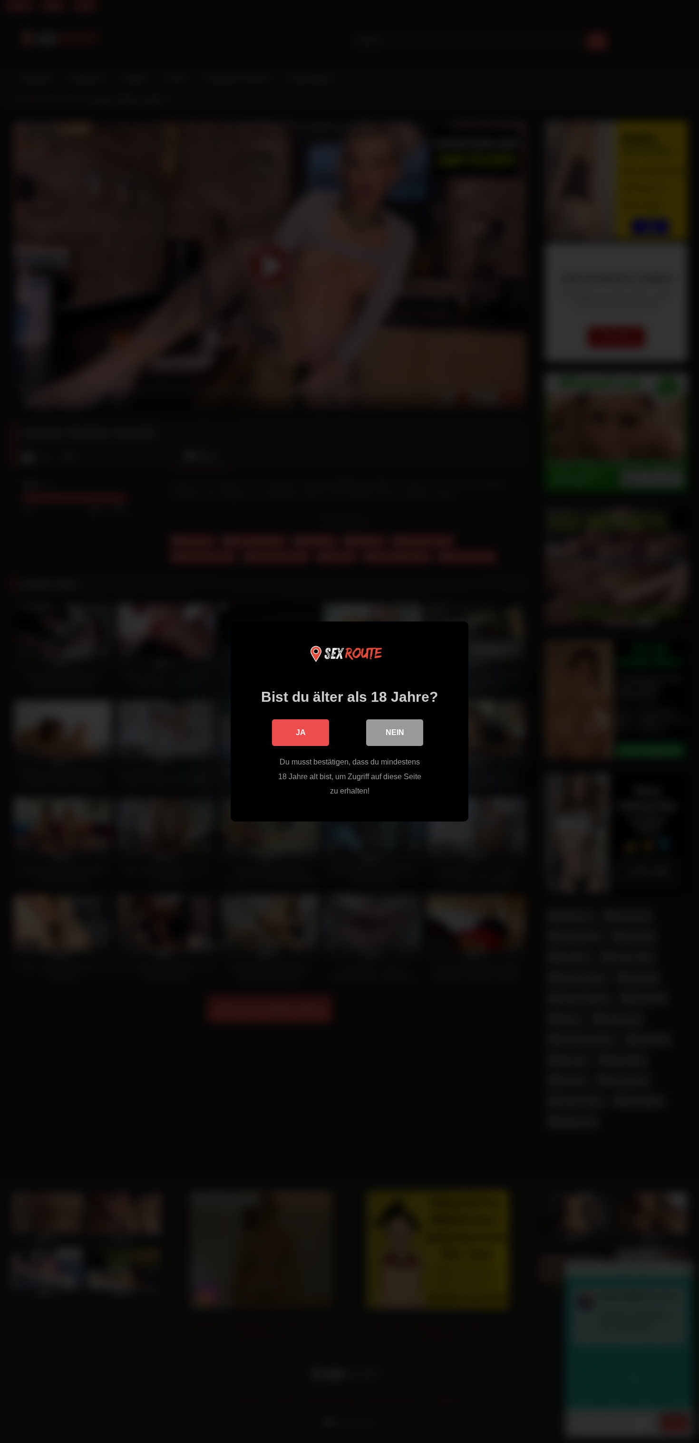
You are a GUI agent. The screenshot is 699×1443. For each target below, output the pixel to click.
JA (301, 732)
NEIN (395, 732)
